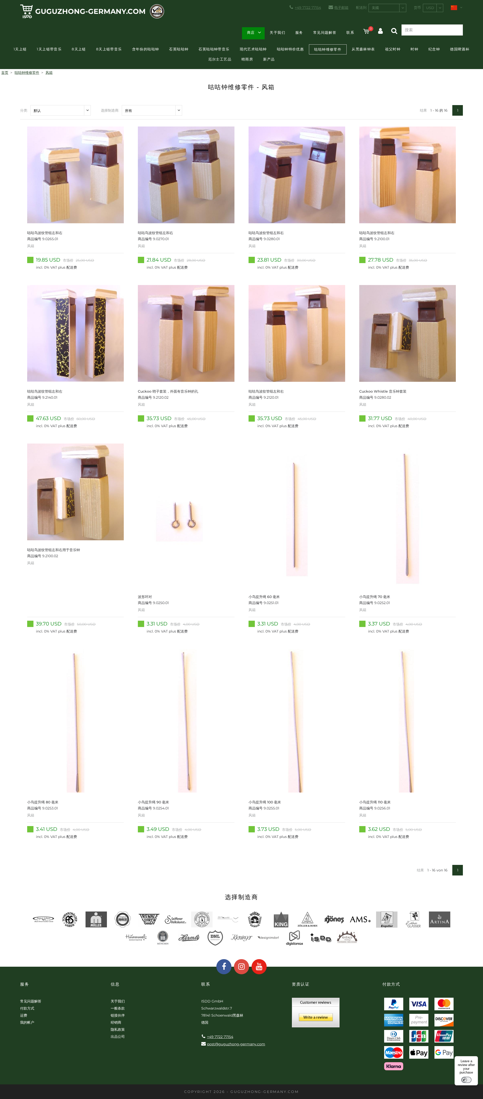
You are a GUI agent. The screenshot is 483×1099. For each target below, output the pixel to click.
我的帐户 (27, 1022)
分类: (24, 110)
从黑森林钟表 (363, 49)
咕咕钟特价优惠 (290, 49)
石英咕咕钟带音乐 (213, 49)
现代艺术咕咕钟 (253, 49)
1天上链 (20, 49)
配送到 (361, 7)
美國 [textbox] (375, 8)
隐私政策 (118, 1029)
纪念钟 (434, 49)
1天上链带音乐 (49, 49)
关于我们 (277, 32)
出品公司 (118, 1036)
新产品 (269, 59)
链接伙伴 (118, 1015)
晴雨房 (247, 59)
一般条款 (118, 1008)
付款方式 (27, 1008)
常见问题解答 (324, 32)
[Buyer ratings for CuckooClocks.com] (316, 1014)
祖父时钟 (393, 49)
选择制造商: (110, 110)
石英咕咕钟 (178, 49)
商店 (251, 32)
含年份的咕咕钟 (145, 49)
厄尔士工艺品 (219, 59)
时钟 (414, 49)
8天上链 (79, 49)
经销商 (116, 1022)
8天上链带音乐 (109, 49)
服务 (299, 32)
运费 (23, 1015)
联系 (350, 32)
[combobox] (387, 8)
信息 (115, 984)
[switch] (466, 1080)
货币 (417, 7)
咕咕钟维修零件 (327, 49)
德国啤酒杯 (459, 49)
